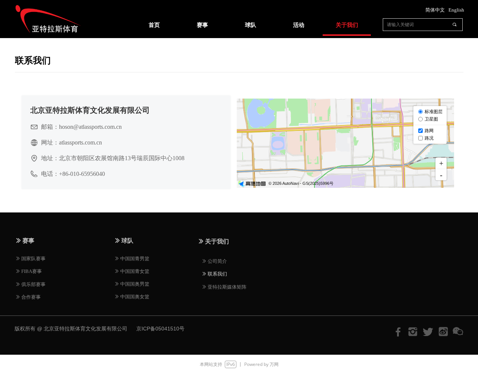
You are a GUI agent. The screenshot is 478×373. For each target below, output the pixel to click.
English (456, 10)
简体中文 (435, 10)
